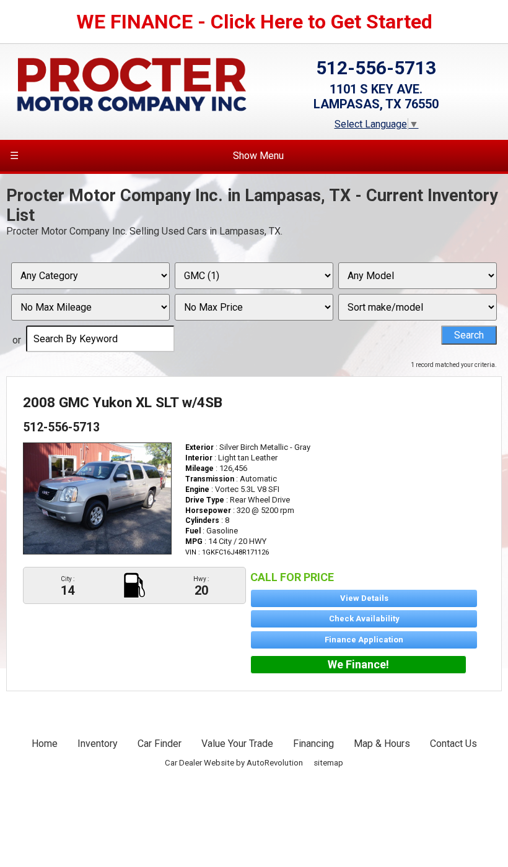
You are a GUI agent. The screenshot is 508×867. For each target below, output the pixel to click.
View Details (364, 598)
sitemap (328, 762)
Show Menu (147, 156)
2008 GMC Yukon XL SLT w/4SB (122, 402)
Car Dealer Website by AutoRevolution (234, 762)
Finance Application (364, 639)
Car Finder (160, 743)
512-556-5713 (376, 68)
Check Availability (364, 618)
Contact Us (453, 743)
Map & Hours (382, 743)
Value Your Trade (237, 743)
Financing (313, 743)
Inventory (97, 743)
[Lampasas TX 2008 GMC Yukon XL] (97, 498)
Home (45, 743)
